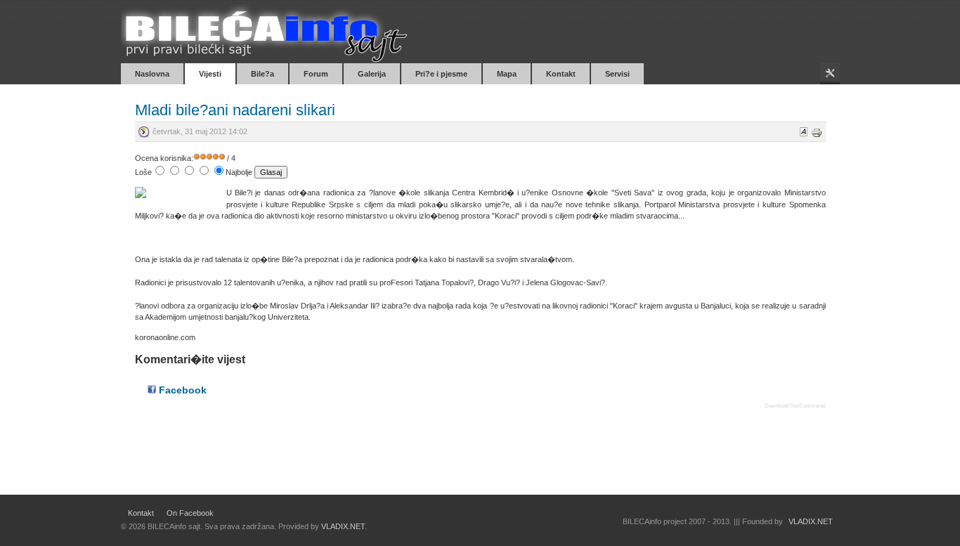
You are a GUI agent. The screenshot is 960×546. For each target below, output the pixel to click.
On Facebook (190, 513)
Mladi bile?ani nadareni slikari (235, 110)
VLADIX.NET (343, 526)
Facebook (181, 390)
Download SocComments (795, 406)
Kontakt (141, 513)
